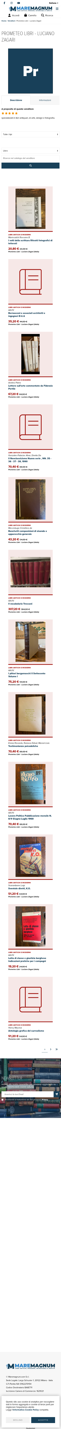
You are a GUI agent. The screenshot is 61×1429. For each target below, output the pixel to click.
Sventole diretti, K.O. (19, 888)
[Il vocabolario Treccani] (30, 572)
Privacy (45, 1099)
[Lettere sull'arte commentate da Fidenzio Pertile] (30, 354)
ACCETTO (43, 1420)
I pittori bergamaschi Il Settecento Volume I (26, 675)
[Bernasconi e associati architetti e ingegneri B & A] (30, 282)
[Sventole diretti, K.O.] (30, 857)
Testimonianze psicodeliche (23, 746)
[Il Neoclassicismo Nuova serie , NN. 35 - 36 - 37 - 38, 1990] (30, 427)
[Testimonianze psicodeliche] (30, 715)
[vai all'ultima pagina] (57, 1049)
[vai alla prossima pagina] (51, 1049)
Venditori (11, 21)
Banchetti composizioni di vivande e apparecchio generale (27, 532)
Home (3, 21)
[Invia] (57, 1094)
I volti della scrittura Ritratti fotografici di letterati (30, 242)
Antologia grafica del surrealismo (26, 1030)
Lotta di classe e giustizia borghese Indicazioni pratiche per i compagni (27, 959)
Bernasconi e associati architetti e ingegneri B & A (26, 314)
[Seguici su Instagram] (12, 3)
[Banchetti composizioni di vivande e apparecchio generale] (30, 499)
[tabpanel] (30, 117)
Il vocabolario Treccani (20, 603)
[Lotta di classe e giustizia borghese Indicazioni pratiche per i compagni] (30, 927)
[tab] (15, 100)
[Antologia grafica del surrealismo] (30, 999)
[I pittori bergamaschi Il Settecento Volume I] (30, 642)
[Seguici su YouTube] (19, 3)
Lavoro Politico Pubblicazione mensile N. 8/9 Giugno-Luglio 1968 (30, 817)
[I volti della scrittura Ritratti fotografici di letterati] (30, 209)
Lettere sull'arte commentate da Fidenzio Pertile (30, 387)
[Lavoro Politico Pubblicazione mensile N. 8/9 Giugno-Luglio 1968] (30, 784)
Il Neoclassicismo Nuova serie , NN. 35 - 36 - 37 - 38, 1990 (29, 460)
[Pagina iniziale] (30, 9)
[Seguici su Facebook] (4, 3)
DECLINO (18, 1420)
